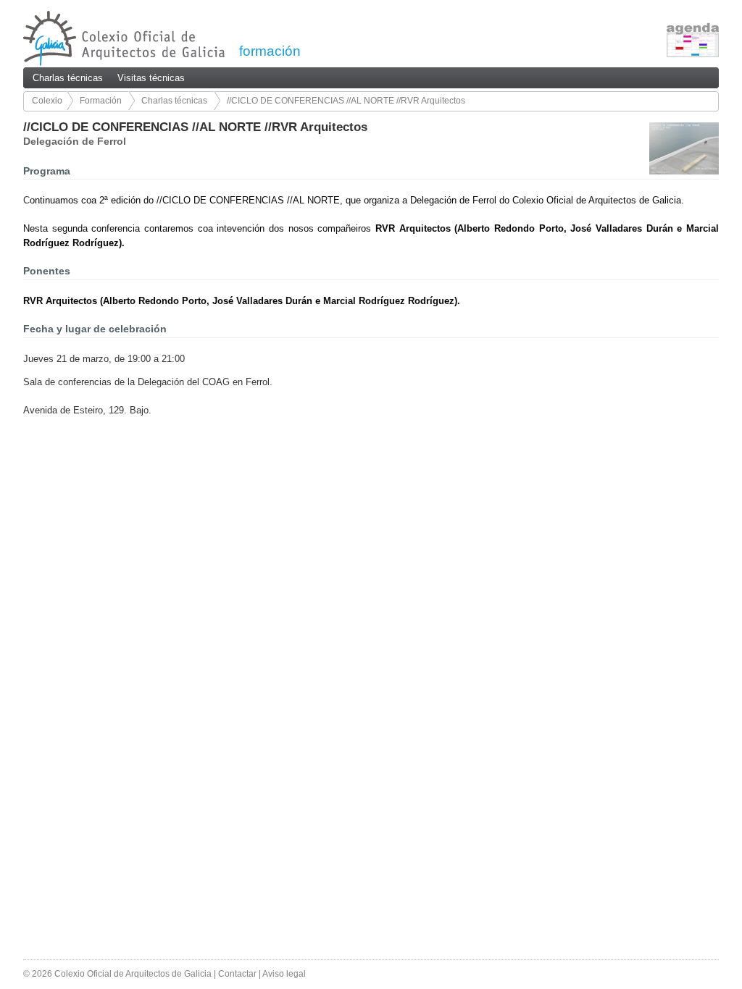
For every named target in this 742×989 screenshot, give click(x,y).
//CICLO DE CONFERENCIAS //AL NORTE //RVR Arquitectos (346, 101)
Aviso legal (284, 974)
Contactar (237, 974)
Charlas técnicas (68, 77)
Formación (101, 101)
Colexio (47, 101)
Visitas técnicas (151, 77)
